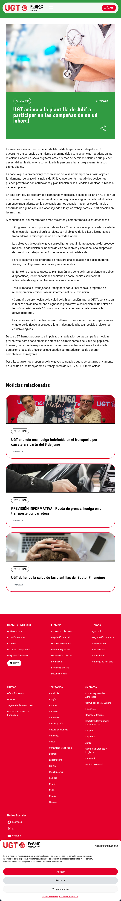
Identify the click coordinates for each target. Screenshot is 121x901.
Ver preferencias (60, 889)
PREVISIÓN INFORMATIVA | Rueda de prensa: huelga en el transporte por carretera (56, 511)
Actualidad (22, 101)
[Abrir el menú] (51, 8)
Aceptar (61, 871)
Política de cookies (50, 897)
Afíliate (108, 7)
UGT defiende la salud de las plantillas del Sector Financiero (58, 577)
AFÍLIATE (14, 663)
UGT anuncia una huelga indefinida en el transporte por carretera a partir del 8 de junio (54, 442)
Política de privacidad (68, 897)
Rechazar (60, 880)
